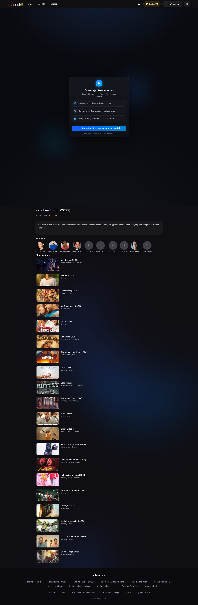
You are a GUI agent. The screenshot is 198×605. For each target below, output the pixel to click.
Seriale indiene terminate (79, 586)
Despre (51, 592)
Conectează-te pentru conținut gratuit (101, 128)
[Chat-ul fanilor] (187, 4)
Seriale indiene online (163, 582)
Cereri (54, 4)
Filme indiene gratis (57, 582)
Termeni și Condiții (111, 592)
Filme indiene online (33, 582)
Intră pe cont (173, 4)
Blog (63, 592)
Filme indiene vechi (139, 582)
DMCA (128, 592)
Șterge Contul (144, 592)
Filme (30, 4)
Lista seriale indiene (53, 586)
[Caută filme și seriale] (139, 4)
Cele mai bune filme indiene (112, 582)
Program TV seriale (130, 586)
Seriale (41, 4)
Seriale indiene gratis (106, 586)
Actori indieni (151, 586)
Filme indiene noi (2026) (83, 582)
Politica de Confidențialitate (84, 592)
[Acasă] (15, 4)
